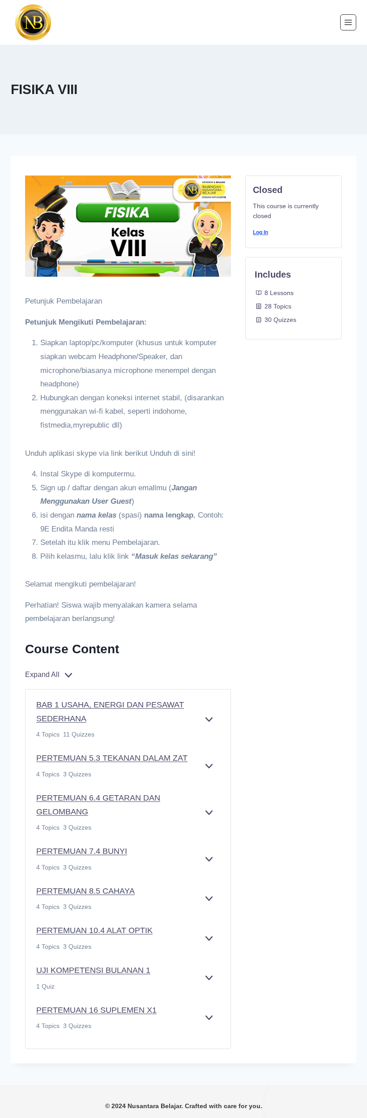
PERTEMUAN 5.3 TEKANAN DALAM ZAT (112, 758)
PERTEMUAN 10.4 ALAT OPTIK (94, 930)
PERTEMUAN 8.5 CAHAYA (85, 891)
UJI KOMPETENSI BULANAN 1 (93, 970)
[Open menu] (348, 22)
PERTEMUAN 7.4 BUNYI (81, 851)
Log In (260, 232)
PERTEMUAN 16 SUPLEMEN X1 (96, 1010)
